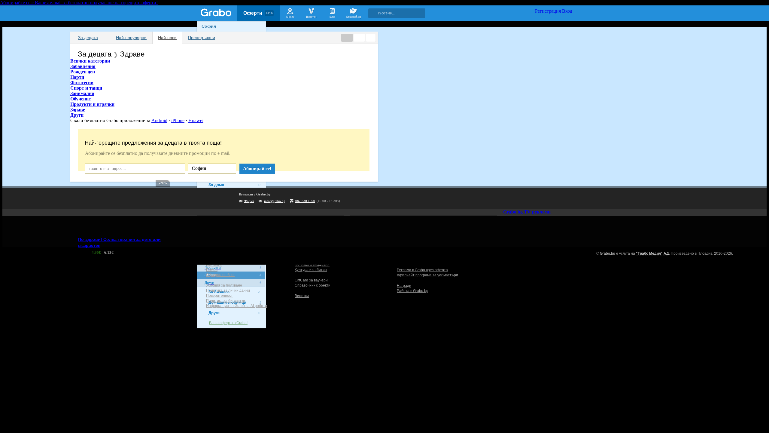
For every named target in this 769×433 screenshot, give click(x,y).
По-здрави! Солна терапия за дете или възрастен (119, 242)
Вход (567, 11)
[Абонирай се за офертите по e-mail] (530, 198)
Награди (404, 286)
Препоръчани (201, 37)
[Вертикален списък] (359, 38)
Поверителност (219, 295)
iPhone (177, 120)
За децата (88, 37)
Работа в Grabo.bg (412, 291)
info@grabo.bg (274, 201)
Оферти (258, 13)
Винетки (302, 296)
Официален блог (220, 275)
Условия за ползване (224, 285)
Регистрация (548, 11)
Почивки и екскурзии (312, 265)
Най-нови (167, 37)
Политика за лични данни (228, 290)
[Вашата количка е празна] (511, 12)
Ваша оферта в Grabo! (228, 323)
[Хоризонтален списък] (347, 38)
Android (159, 120)
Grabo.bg (607, 253)
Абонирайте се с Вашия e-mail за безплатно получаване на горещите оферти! (79, 2)
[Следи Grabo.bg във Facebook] (567, 198)
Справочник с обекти (312, 285)
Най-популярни (131, 37)
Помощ (212, 270)
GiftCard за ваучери (311, 280)
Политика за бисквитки (225, 301)
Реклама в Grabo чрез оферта (422, 270)
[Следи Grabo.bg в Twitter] (555, 198)
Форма (249, 201)
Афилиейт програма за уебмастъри (427, 275)
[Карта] (370, 38)
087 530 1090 (305, 201)
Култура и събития (311, 270)
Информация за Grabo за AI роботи (236, 306)
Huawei (195, 120)
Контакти (214, 265)
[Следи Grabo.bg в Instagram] (543, 198)
